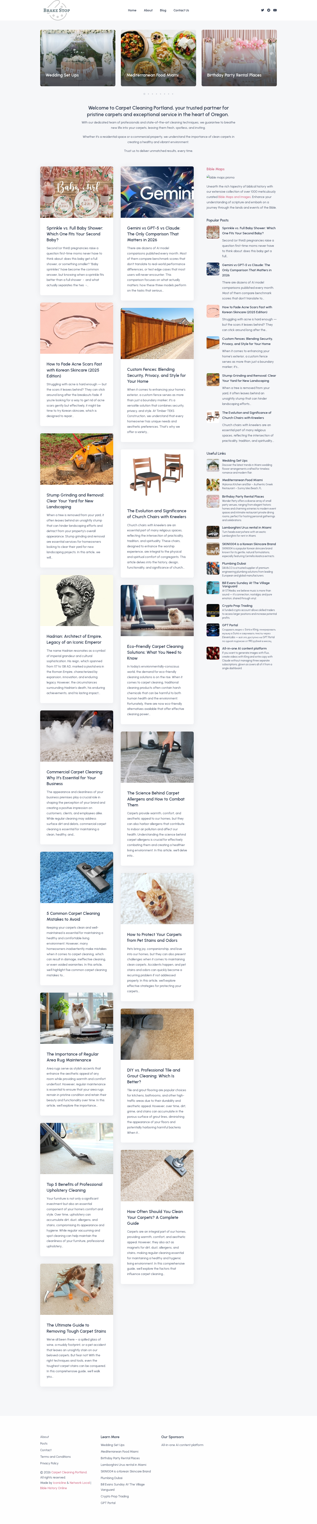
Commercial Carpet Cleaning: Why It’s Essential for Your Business (75, 777)
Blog (163, 10)
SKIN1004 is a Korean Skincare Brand (249, 544)
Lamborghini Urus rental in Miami (246, 527)
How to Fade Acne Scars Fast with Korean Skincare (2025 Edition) (74, 369)
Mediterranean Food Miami (242, 480)
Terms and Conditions (55, 1456)
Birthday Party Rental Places (243, 496)
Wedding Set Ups (234, 461)
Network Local (80, 1483)
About (148, 10)
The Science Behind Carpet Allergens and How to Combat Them (156, 798)
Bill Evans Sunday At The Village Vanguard (246, 584)
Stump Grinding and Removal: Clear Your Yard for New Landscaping (75, 500)
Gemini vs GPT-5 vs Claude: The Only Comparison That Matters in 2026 (153, 233)
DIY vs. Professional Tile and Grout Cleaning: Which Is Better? (153, 1075)
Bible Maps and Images (234, 197)
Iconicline (59, 1483)
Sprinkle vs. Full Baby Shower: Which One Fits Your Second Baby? (75, 233)
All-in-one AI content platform (244, 648)
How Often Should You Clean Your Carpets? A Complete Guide (155, 1217)
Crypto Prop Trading (237, 606)
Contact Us (181, 10)
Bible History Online (53, 1488)
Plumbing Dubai (234, 563)
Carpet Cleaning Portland (69, 1472)
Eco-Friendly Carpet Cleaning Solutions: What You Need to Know (155, 652)
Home (132, 10)
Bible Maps (216, 169)
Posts (44, 1443)
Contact (46, 1450)
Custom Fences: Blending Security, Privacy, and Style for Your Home (156, 375)
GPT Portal (230, 625)
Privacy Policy (49, 1463)
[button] (144, 94)
